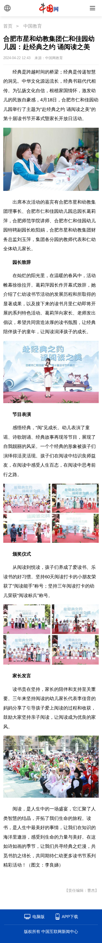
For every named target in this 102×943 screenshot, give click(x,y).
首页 (8, 26)
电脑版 (38, 917)
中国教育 (32, 26)
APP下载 (70, 917)
